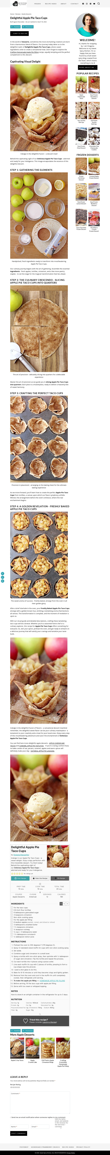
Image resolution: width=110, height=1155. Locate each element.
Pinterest (24, 1147)
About (63, 3)
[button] (12, 873)
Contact (75, 3)
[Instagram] (86, 3)
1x (61, 904)
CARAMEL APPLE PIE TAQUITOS (31, 746)
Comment (15, 1094)
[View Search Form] (98, 3)
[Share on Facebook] (2, 573)
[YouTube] (94, 3)
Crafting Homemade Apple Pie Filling (24, 52)
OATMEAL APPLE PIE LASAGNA (42, 751)
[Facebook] (83, 3)
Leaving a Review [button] (49, 1022)
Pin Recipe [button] (61, 878)
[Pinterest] (90, 3)
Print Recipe (21, 878)
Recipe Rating (15, 1085)
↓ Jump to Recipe (19, 33)
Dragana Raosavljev (18, 22)
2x (64, 904)
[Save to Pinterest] (2, 577)
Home (12, 14)
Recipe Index (51, 3)
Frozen (37, 3)
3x (67, 904)
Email (34, 1127)
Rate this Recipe (41, 878)
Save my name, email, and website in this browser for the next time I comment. (61, 1123)
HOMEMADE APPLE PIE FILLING (52, 981)
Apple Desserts (26, 14)
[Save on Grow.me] (36, 26)
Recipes (17, 14)
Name (14, 1127)
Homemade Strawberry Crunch (45, 1147)
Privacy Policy (83, 1147)
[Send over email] (2, 581)
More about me (86, 67)
